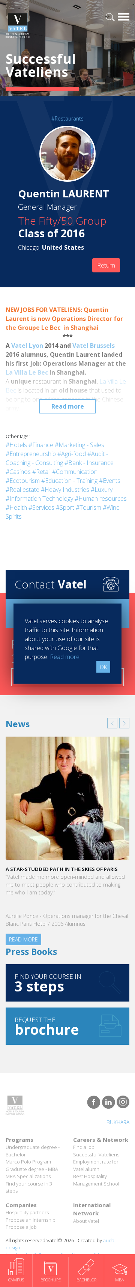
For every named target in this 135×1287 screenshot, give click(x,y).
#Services (41, 507)
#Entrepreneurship (31, 454)
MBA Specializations (28, 1176)
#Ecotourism (23, 481)
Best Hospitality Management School (96, 1180)
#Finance (40, 445)
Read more (67, 406)
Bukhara (117, 1122)
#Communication (75, 472)
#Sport (65, 507)
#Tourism (88, 507)
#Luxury (101, 489)
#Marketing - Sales (79, 445)
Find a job (83, 1147)
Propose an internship (31, 1219)
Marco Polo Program (28, 1161)
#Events (109, 481)
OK (103, 666)
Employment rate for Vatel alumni (95, 1165)
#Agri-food (71, 454)
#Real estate (22, 489)
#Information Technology (39, 498)
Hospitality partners (27, 1212)
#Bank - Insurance (89, 463)
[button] (112, 723)
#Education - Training (69, 481)
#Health (16, 507)
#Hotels (16, 445)
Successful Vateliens (96, 1154)
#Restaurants (67, 118)
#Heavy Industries (65, 489)
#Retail (41, 472)
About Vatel (86, 1221)
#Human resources (101, 498)
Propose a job (21, 1227)
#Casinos (18, 472)
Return (106, 265)
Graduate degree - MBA (32, 1169)
